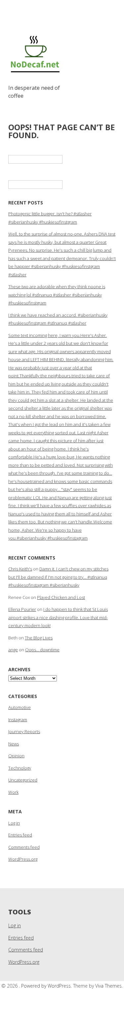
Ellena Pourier (22, 609)
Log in (14, 823)
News (13, 744)
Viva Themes (108, 986)
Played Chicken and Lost (61, 597)
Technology (19, 768)
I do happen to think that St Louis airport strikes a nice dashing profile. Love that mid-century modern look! (58, 617)
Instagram (17, 720)
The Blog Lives (39, 638)
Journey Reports (24, 731)
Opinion (16, 756)
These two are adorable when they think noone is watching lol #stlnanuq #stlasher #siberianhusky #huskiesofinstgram (56, 295)
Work (13, 792)
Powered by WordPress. (47, 986)
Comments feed (24, 847)
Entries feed (20, 835)
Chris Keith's (20, 569)
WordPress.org (22, 859)
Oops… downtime (42, 650)
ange (13, 650)
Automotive (19, 707)
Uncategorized (22, 780)
